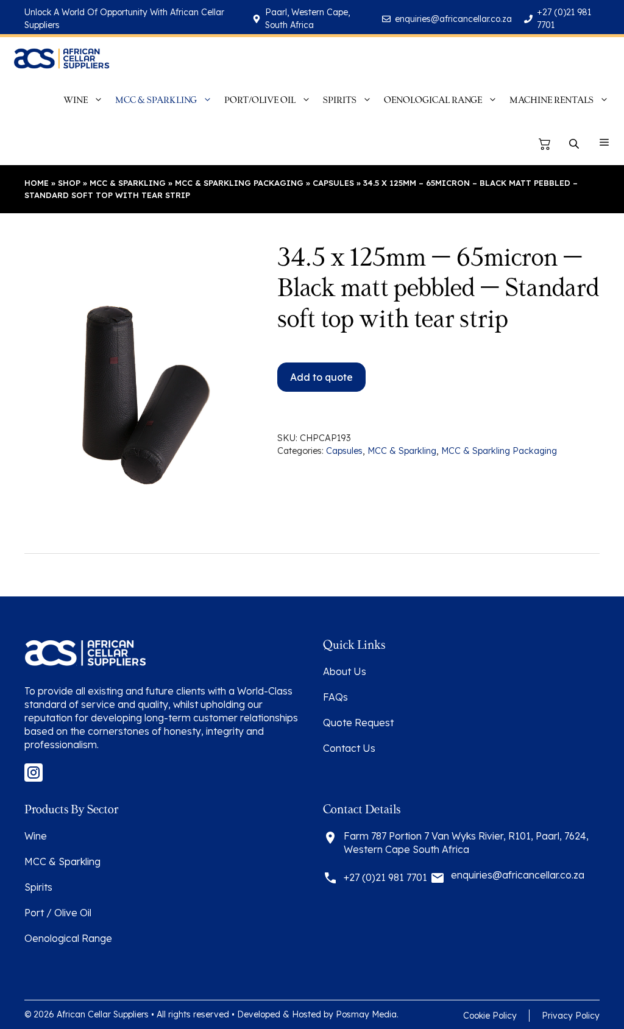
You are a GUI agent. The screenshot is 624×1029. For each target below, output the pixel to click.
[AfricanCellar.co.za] (61, 58)
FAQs (335, 697)
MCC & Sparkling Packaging (239, 183)
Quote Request (358, 722)
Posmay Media (366, 1014)
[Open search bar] (575, 144)
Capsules (333, 183)
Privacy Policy (571, 1015)
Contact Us (349, 748)
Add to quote (321, 377)
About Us (344, 671)
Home (36, 183)
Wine (35, 836)
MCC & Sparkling (128, 183)
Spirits (38, 887)
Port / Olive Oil (57, 913)
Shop (69, 183)
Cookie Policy (490, 1015)
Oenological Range (68, 938)
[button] (604, 143)
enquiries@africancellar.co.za (453, 18)
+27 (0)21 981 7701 (385, 877)
